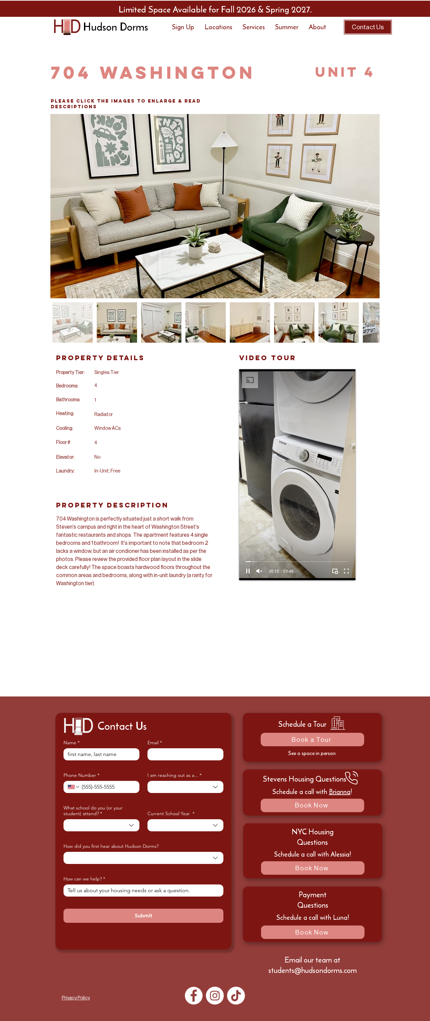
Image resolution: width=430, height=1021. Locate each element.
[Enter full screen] (346, 571)
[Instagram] (215, 996)
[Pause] (248, 571)
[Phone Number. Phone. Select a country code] (74, 787)
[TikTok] (236, 996)
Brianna (339, 792)
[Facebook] (194, 996)
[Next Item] (368, 206)
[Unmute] (259, 571)
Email (154, 743)
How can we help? (84, 879)
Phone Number (81, 775)
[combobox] (185, 787)
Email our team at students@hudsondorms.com (312, 965)
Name (71, 743)
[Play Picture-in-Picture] (335, 571)
